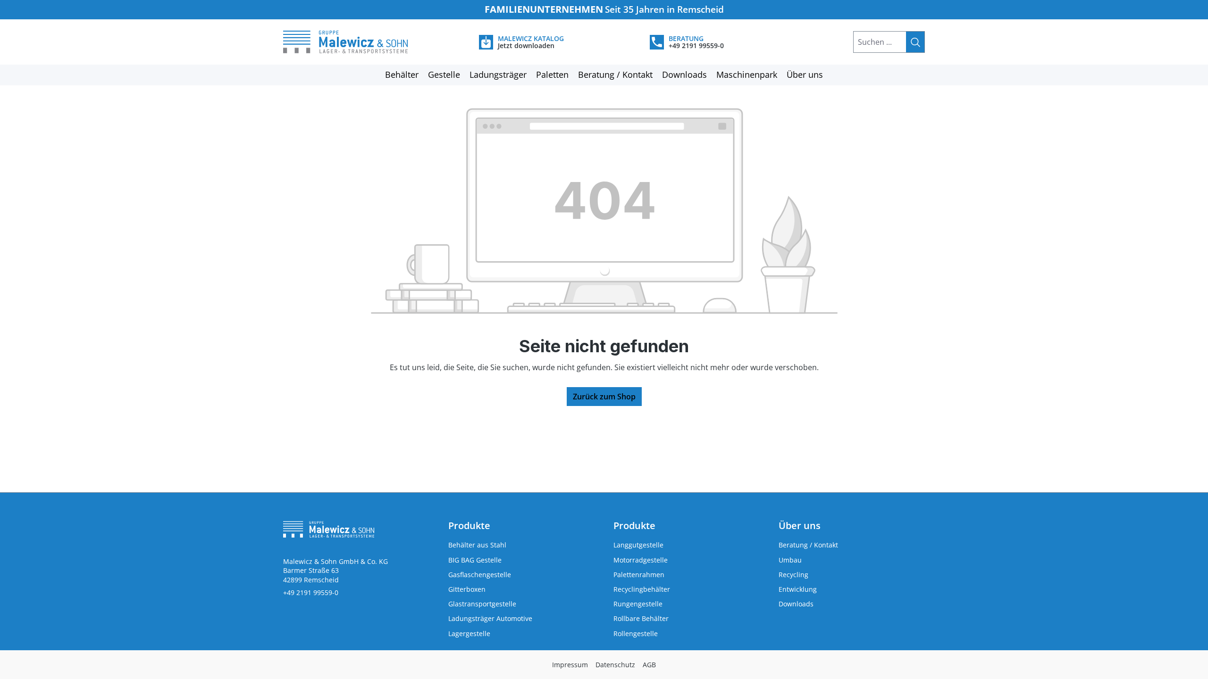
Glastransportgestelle (482, 603)
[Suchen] (915, 42)
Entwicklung (798, 589)
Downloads (796, 603)
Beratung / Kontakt (808, 544)
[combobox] (879, 42)
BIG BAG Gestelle (475, 559)
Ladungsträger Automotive (490, 618)
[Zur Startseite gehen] (356, 42)
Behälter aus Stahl (477, 544)
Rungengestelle (638, 603)
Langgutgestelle (638, 544)
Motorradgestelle (640, 559)
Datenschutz (615, 664)
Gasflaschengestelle (479, 574)
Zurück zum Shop (604, 396)
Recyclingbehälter (641, 589)
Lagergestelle (469, 633)
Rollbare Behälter (641, 618)
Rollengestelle (635, 633)
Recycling (793, 574)
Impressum (570, 664)
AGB (649, 664)
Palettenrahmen (638, 574)
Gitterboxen (467, 589)
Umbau (790, 559)
